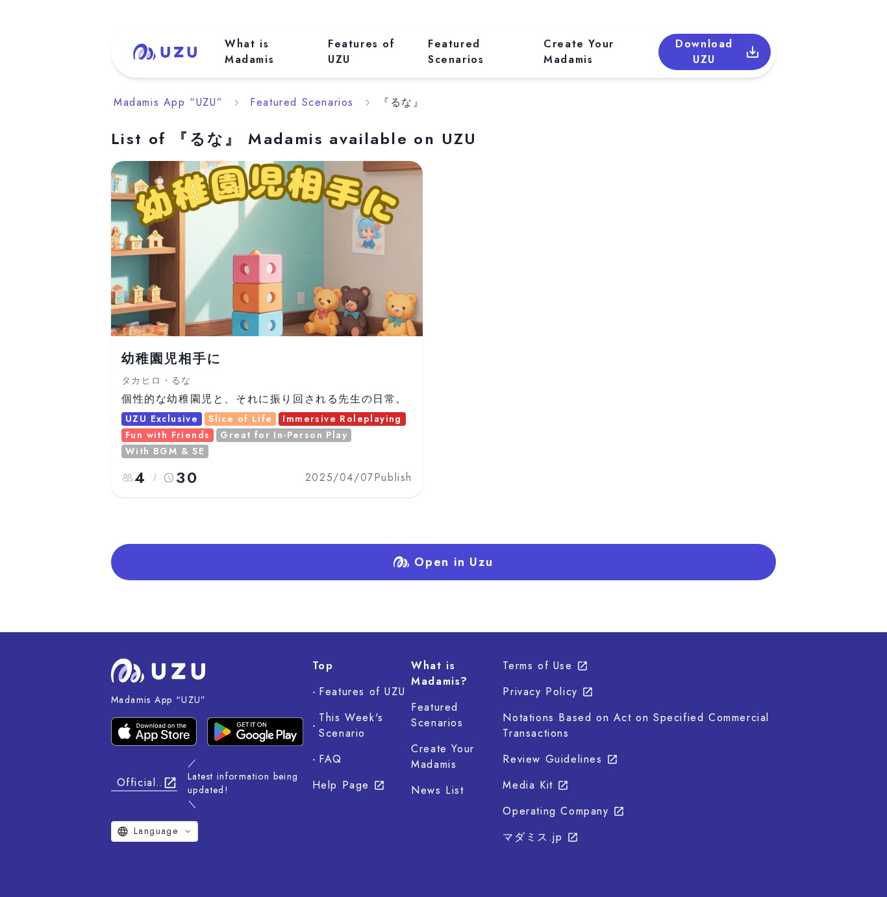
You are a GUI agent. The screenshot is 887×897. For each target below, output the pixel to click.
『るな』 (401, 102)
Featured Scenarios (456, 51)
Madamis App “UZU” (168, 102)
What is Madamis (249, 51)
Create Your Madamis (578, 51)
